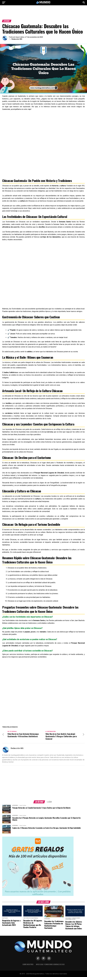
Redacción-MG (17, 39)
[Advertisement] (43, 13)
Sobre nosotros (27, 964)
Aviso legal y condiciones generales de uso (50, 964)
